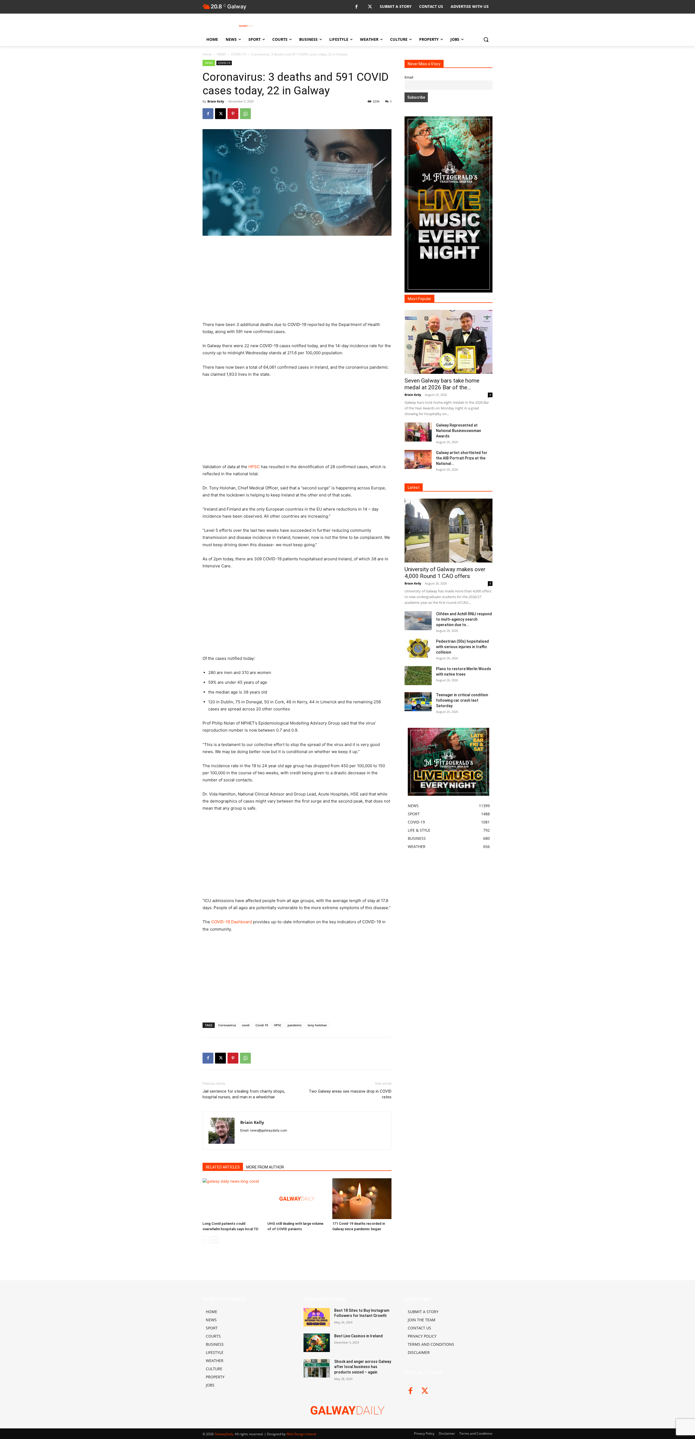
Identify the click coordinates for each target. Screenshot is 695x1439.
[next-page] (214, 1239)
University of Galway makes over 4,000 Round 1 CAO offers (445, 572)
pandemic (295, 1025)
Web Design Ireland (301, 1434)
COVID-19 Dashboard (231, 921)
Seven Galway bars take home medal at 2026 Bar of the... (442, 384)
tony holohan (317, 1025)
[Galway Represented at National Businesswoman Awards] (418, 432)
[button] (485, 39)
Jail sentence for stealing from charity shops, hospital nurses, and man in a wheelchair (244, 1094)
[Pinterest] (233, 113)
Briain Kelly (215, 101)
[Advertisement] (297, 281)
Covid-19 (261, 1025)
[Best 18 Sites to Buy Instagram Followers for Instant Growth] (317, 1317)
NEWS (221, 54)
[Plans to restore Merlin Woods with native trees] (418, 675)
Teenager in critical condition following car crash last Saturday (462, 700)
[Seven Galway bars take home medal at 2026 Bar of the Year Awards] (448, 342)
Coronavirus (227, 1025)
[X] (370, 7)
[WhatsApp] (245, 113)
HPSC (254, 466)
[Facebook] (356, 7)
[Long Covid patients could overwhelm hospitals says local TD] (232, 1198)
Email (409, 77)
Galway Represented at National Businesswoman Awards (458, 430)
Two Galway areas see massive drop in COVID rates (350, 1094)
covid (245, 1025)
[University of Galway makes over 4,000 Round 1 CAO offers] (448, 530)
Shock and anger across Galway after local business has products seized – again (362, 1366)
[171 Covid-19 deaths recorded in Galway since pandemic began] (361, 1198)
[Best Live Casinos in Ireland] (317, 1343)
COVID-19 (238, 54)
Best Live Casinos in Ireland (358, 1336)
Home (207, 54)
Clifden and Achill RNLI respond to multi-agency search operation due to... (464, 619)
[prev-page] (206, 1239)
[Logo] (246, 25)
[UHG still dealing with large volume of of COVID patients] (297, 1198)
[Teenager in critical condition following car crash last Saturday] (418, 701)
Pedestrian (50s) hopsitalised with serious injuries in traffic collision (462, 646)
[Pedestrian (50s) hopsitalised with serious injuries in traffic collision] (418, 648)
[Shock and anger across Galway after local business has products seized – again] (317, 1368)
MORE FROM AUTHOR (265, 1167)
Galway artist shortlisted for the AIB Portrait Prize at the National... (461, 458)
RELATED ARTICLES (223, 1167)
